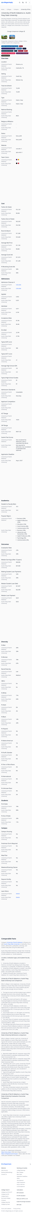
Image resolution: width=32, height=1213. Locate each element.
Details (18, 893)
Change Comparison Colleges (15, 31)
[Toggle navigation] (29, 2)
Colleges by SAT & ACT (6, 1192)
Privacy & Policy (17, 1208)
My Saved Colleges (5, 1198)
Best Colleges (20, 1172)
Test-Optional (20, 1180)
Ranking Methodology (6, 1172)
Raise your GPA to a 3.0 (22, 1198)
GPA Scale (19, 1204)
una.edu (18, 148)
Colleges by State (5, 1204)
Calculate (18, 285)
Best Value (19, 1174)
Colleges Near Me (5, 1202)
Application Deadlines (22, 1176)
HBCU (18, 1178)
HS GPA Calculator (21, 1195)
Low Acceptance (21, 1186)
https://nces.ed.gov (6, 1152)
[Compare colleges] (22, 2)
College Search (4, 1196)
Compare (3, 1200)
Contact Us (4, 1174)
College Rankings (21, 1170)
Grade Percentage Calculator (24, 1201)
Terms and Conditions (6, 1208)
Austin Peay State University (11, 944)
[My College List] (26, 2)
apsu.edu (18, 152)
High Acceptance (21, 1182)
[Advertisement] (16, 184)
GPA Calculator (20, 1192)
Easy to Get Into (21, 1184)
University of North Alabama (14, 942)
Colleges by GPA (5, 1194)
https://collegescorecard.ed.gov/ (9, 1154)
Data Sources (4, 1170)
